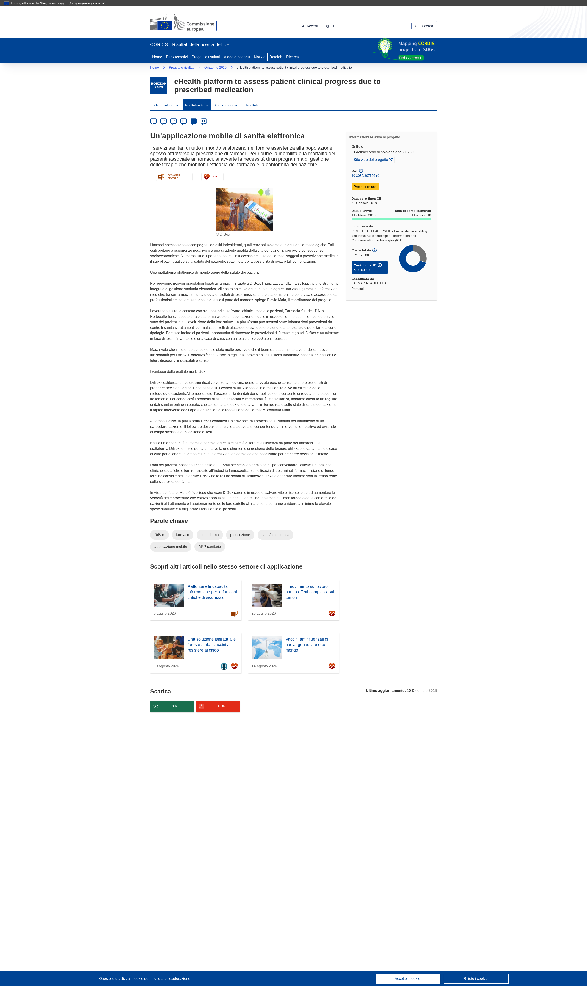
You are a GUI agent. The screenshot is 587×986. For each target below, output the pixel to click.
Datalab (275, 57)
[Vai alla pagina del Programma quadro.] (158, 85)
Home (157, 57)
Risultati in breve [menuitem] (197, 105)
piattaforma (210, 535)
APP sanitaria (210, 547)
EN (164, 120)
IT (194, 120)
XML (176, 706)
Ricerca (292, 57)
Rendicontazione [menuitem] (226, 105)
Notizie (260, 57)
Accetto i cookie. (408, 978)
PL (204, 120)
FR (184, 120)
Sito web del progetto (371, 160)
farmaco (182, 535)
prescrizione (240, 535)
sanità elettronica (275, 535)
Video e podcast (237, 57)
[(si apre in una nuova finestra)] (186, 23)
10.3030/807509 (363, 175)
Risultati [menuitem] (252, 105)
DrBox (159, 535)
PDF (221, 706)
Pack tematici (177, 57)
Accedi (312, 26)
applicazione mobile (170, 547)
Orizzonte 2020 (215, 67)
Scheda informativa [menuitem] (166, 105)
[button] (330, 26)
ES (173, 120)
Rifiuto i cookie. (476, 978)
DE (153, 120)
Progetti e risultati (206, 57)
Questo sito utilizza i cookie (121, 978)
